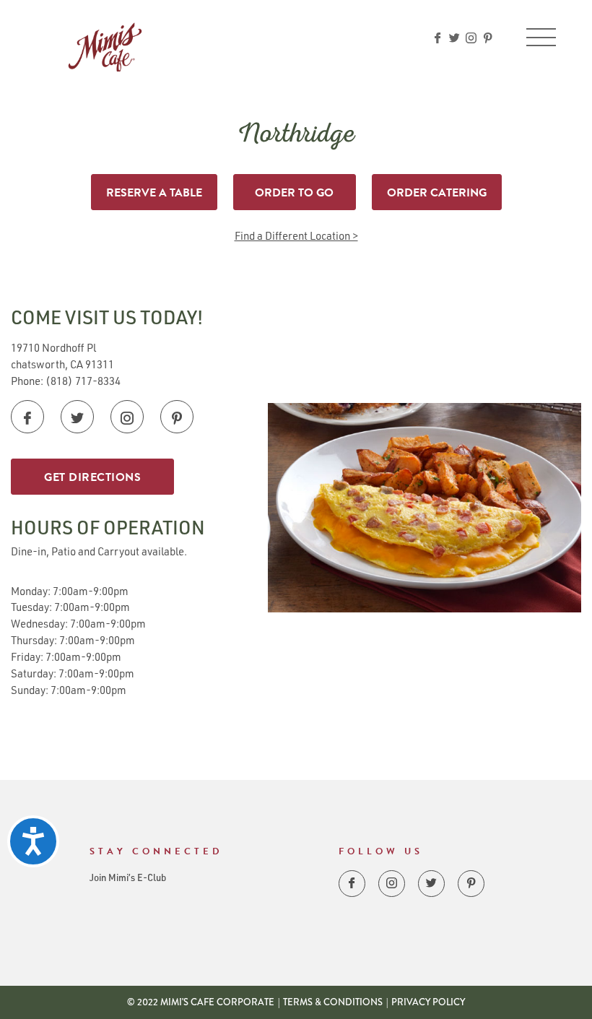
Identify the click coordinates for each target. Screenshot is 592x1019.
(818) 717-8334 (83, 380)
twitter (454, 37)
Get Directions (92, 477)
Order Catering (437, 192)
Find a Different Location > (296, 235)
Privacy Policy (428, 1002)
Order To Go (294, 192)
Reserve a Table (154, 192)
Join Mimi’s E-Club (128, 877)
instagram (471, 37)
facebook (437, 37)
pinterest (487, 37)
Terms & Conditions (333, 1002)
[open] (541, 37)
